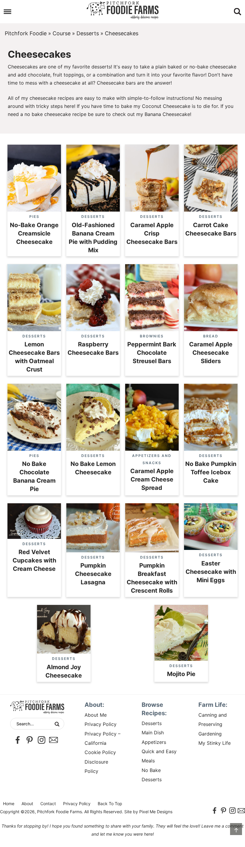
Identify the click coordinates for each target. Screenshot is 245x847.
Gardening (210, 734)
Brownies (152, 336)
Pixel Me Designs (155, 811)
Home (8, 803)
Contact (48, 803)
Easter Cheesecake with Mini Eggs (211, 572)
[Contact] (53, 740)
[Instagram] (41, 740)
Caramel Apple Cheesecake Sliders (210, 353)
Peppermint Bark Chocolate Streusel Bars (151, 353)
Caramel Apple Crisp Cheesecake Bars (151, 233)
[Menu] (7, 12)
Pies (34, 216)
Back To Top (110, 803)
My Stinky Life (214, 743)
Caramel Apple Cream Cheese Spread (152, 479)
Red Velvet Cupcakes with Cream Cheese (34, 560)
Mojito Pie (181, 674)
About (27, 803)
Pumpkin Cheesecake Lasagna (93, 574)
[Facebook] (17, 740)
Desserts (87, 33)
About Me (96, 715)
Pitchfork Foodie (26, 33)
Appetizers (154, 742)
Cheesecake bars (116, 83)
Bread (210, 336)
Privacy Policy (101, 724)
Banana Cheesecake (167, 114)
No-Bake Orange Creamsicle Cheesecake (34, 233)
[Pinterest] (29, 740)
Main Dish (153, 733)
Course (62, 33)
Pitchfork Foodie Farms (122, 10)
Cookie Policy (100, 752)
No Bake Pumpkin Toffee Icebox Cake (210, 472)
